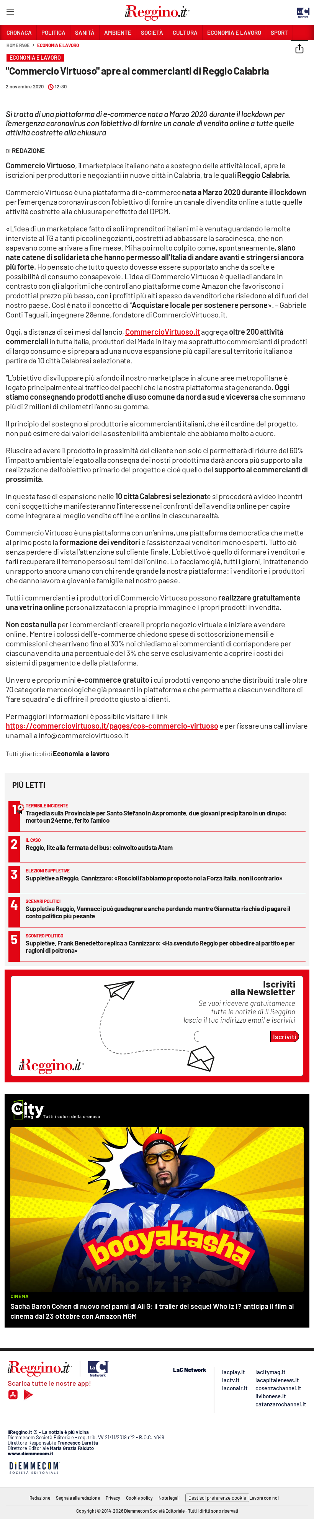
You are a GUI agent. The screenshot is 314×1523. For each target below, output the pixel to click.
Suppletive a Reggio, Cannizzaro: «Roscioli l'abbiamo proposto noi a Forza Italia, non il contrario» (154, 878)
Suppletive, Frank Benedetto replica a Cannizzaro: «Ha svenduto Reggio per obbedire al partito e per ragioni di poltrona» (160, 946)
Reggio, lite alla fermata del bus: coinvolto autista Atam (99, 847)
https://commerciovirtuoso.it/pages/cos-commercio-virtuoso (112, 725)
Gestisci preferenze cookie (217, 1498)
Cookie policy (139, 1497)
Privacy (113, 1497)
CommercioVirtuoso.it (162, 331)
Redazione (39, 1497)
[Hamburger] (10, 13)
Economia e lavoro (57, 45)
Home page (18, 45)
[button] (299, 49)
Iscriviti (284, 1036)
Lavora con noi (264, 1497)
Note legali (169, 1497)
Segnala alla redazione (78, 1497)
